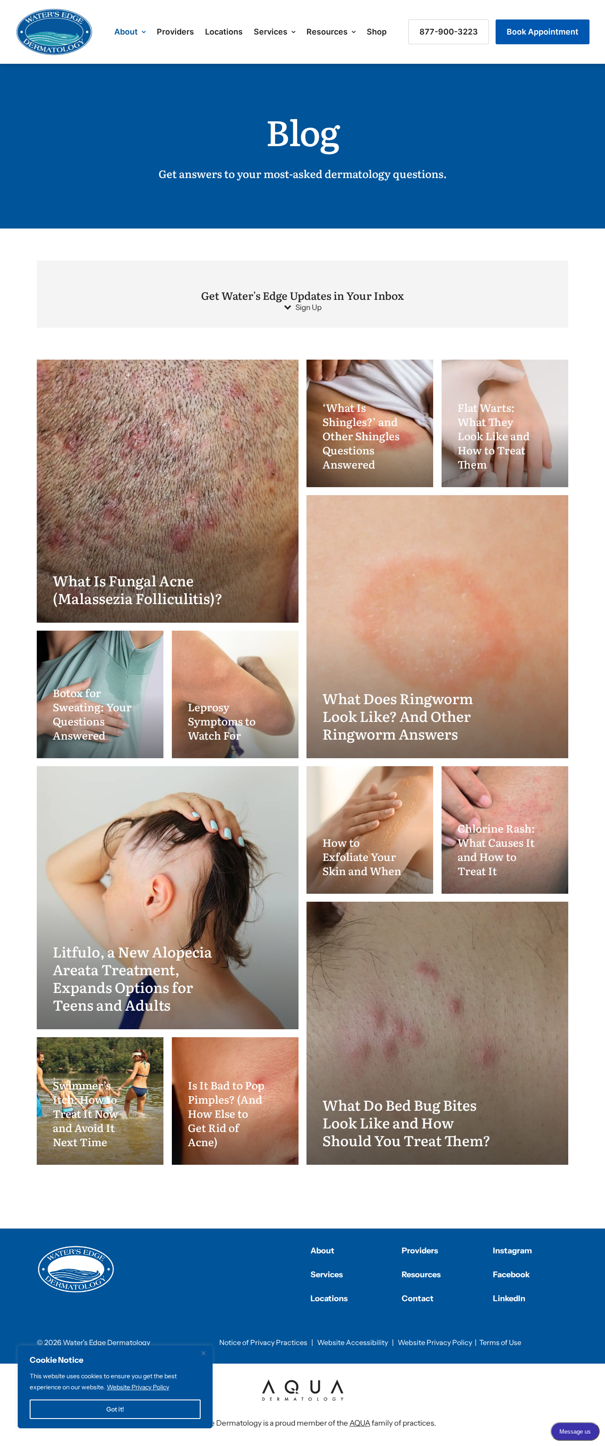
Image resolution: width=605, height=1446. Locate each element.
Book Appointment (542, 31)
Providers (175, 31)
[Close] (203, 1353)
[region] (115, 1386)
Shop (377, 31)
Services (270, 31)
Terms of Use (500, 1342)
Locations (224, 31)
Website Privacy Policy (138, 1387)
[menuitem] (130, 31)
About (126, 31)
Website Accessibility (352, 1342)
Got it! (115, 1409)
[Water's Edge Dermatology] (54, 32)
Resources (327, 31)
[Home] (76, 1269)
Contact (418, 1298)
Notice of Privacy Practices (263, 1342)
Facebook (511, 1274)
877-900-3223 (448, 31)
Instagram (512, 1251)
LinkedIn (509, 1298)
